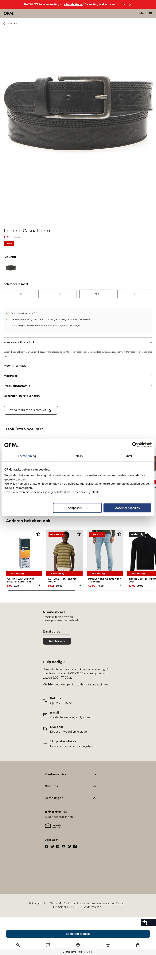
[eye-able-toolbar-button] (144, 922)
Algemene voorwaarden (100, 903)
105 (21, 294)
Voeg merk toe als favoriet (28, 410)
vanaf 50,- (78, 951)
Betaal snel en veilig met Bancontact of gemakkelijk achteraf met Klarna (50, 319)
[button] (18, 945)
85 (59, 294)
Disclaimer (69, 903)
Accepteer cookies (127, 507)
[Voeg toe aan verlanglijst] (38, 534)
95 (134, 294)
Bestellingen (54, 798)
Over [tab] (129, 456)
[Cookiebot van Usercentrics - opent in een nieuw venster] (135, 445)
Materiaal (10, 375)
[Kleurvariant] (11, 269)
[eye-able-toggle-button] (152, 922)
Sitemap (120, 903)
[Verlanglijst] (108, 945)
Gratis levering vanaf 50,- (25, 313)
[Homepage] (9, 13)
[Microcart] (138, 945)
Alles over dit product (19, 342)
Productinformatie (17, 386)
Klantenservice (56, 774)
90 (97, 294)
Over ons (51, 786)
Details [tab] (78, 456)
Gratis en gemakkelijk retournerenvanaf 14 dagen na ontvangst (45, 325)
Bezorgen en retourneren (22, 396)
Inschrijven (57, 641)
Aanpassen (75, 507)
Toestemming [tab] (27, 456)
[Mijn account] (78, 945)
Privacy (81, 903)
